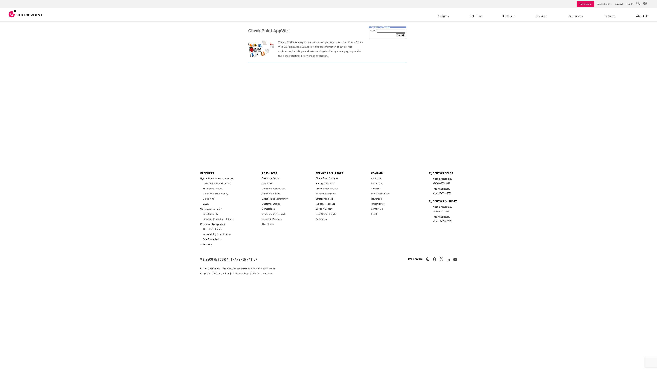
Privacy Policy (221, 273)
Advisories (321, 218)
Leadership (377, 183)
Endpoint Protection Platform (218, 218)
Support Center (324, 208)
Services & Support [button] (329, 173)
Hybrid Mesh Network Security (216, 178)
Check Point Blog (271, 193)
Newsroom (376, 198)
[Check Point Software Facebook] (434, 259)
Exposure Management (212, 224)
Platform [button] (509, 16)
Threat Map (268, 224)
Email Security (210, 213)
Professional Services (327, 188)
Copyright (205, 273)
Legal (374, 213)
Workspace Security (211, 208)
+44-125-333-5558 (442, 193)
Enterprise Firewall (213, 188)
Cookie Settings (240, 273)
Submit (400, 35)
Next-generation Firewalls (217, 183)
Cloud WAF (209, 198)
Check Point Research (273, 188)
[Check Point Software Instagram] (427, 259)
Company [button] (377, 173)
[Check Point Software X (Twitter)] (441, 259)
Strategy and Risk (325, 198)
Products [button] (443, 16)
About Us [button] (642, 16)
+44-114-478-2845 (442, 221)
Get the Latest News (263, 273)
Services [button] (542, 16)
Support (619, 3)
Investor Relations (380, 193)
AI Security (206, 244)
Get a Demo (585, 3)
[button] (638, 3)
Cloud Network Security (215, 193)
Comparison (268, 208)
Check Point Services (327, 178)
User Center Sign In (326, 213)
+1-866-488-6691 (441, 183)
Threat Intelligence (213, 229)
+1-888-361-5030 (441, 211)
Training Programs (326, 193)
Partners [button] (609, 16)
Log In (630, 3)
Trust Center (377, 203)
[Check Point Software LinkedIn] (448, 259)
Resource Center (271, 178)
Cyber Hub (267, 183)
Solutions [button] (475, 16)
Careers (375, 188)
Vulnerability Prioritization (217, 234)
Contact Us (377, 208)
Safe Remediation (212, 239)
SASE (206, 203)
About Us (376, 178)
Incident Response (325, 203)
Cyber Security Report (273, 213)
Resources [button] (575, 16)
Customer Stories (271, 203)
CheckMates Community (275, 198)
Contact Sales (604, 3)
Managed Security (325, 183)
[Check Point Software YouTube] (455, 259)
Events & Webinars (272, 218)
